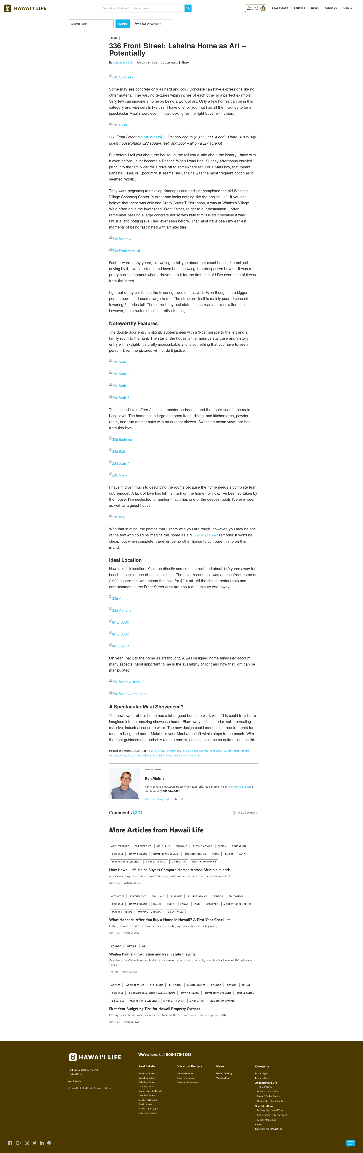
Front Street (216, 750)
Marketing (178, 861)
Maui (114, 38)
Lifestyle (212, 904)
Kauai (216, 853)
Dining (245, 985)
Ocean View (134, 755)
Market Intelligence (126, 861)
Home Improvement (166, 853)
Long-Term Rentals (186, 1077)
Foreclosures (199, 750)
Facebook (176, 799)
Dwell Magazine (204, 535)
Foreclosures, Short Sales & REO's (152, 992)
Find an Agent (261, 1073)
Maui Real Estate (146, 1086)
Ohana (147, 755)
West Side (194, 755)
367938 (159, 750)
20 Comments (169, 62)
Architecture (172, 750)
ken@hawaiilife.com (239, 786)
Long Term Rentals (147, 1112)
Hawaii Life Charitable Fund (271, 1101)
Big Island (163, 846)
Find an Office (75, 1073)
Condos (218, 896)
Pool (155, 755)
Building (181, 846)
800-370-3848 (179, 1054)
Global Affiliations (266, 1119)
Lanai (242, 853)
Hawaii (131, 946)
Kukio (229, 853)
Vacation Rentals (185, 1073)
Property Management (188, 1082)
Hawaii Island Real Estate (150, 1090)
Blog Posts (164, 799)
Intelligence (245, 992)
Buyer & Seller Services (269, 1096)
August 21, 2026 (131, 932)
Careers (259, 1124)
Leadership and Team (268, 1091)
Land (196, 904)
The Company (264, 1086)
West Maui (180, 755)
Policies (107, 1088)
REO (161, 755)
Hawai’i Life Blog (224, 1073)
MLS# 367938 (150, 137)
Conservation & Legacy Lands (272, 1114)
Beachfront (143, 846)
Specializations (264, 1106)
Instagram (182, 799)
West (169, 755)
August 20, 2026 (129, 971)
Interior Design (195, 853)
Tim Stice (113, 971)
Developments (145, 1104)
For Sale (186, 750)
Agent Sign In (74, 1081)
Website (150, 799)
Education (239, 846)
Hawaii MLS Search (147, 1073)
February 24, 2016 (147, 62)
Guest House (231, 750)
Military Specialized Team (270, 1110)
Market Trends (155, 861)
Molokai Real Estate (147, 1099)
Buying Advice (202, 846)
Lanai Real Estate (146, 1095)
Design (222, 846)
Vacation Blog (222, 1077)
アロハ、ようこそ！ (148, 1108)
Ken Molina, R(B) (123, 62)
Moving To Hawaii (204, 861)
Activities (117, 896)
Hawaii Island (138, 853)
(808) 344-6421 (170, 791)
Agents (116, 985)
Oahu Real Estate (146, 1082)
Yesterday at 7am (132, 882)
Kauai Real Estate (146, 1077)
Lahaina (113, 755)
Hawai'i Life (114, 882)
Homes (245, 750)
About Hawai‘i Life (266, 1082)
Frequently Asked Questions (268, 1128)
